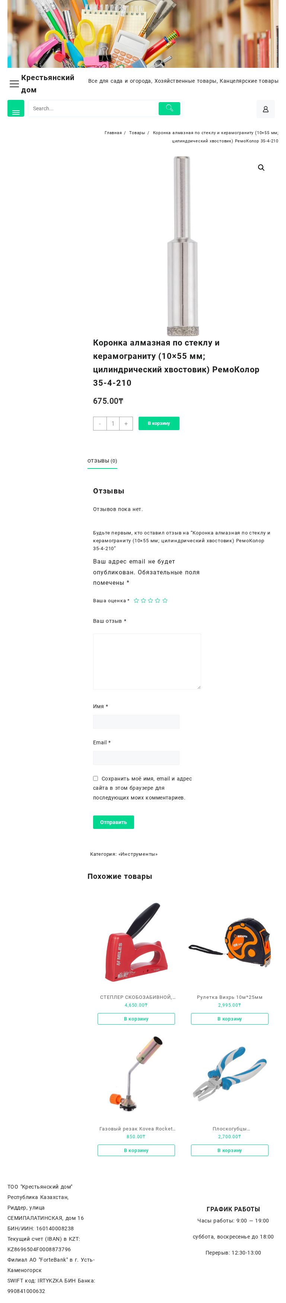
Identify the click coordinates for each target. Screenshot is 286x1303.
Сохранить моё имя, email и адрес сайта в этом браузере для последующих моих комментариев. (142, 788)
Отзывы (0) (103, 461)
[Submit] (169, 108)
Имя (100, 706)
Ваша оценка (111, 600)
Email (102, 742)
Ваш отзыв (109, 621)
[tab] (105, 461)
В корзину (159, 423)
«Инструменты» (138, 854)
